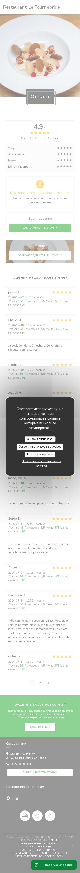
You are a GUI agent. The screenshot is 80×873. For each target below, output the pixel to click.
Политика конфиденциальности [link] (41, 461)
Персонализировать (40, 454)
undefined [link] (41, 466)
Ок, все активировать (40, 439)
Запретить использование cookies (40, 447)
